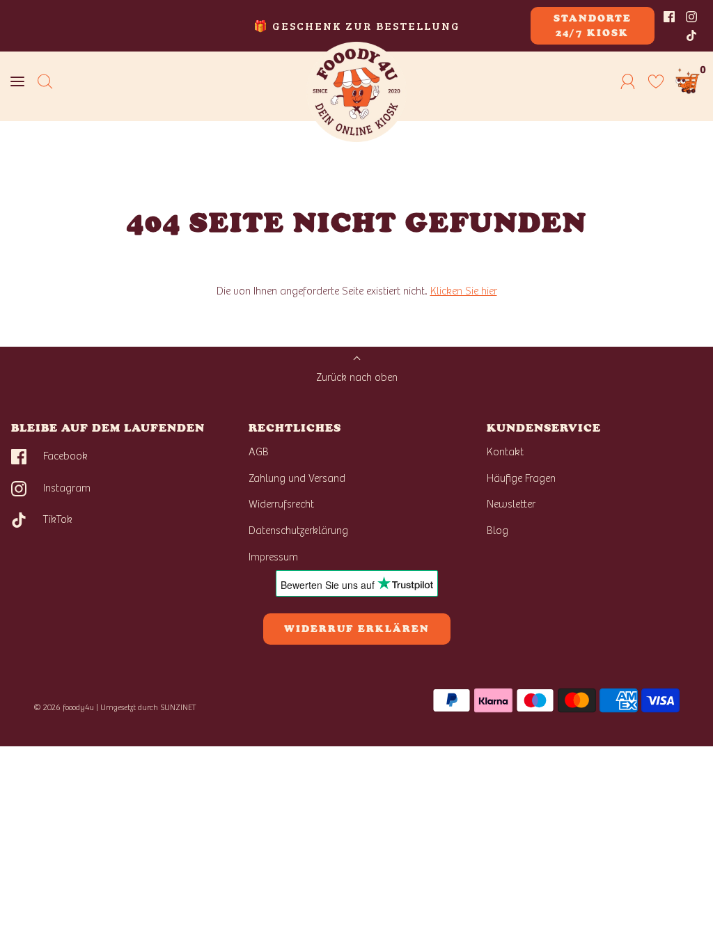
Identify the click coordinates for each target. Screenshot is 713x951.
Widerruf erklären (357, 629)
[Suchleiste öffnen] (45, 81)
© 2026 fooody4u (63, 707)
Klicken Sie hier (463, 291)
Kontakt (505, 452)
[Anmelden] (628, 81)
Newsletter (511, 504)
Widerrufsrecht (281, 504)
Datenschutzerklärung (298, 530)
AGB (259, 452)
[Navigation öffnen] (17, 81)
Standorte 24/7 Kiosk (593, 26)
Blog (497, 530)
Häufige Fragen (521, 478)
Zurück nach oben (357, 377)
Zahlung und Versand (297, 478)
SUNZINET (178, 707)
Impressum (273, 557)
